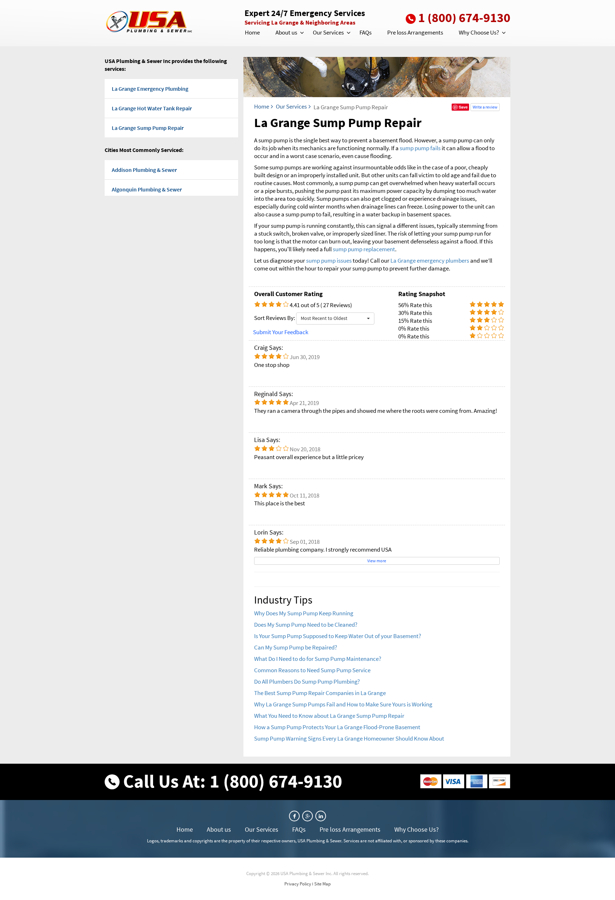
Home (252, 32)
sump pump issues (329, 260)
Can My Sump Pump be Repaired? (295, 647)
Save (463, 107)
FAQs (365, 32)
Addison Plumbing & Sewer (144, 169)
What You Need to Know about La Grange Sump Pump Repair (329, 716)
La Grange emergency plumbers (429, 260)
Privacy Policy (297, 884)
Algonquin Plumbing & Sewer (147, 189)
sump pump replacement (364, 249)
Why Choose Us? (479, 32)
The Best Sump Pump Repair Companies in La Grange (320, 693)
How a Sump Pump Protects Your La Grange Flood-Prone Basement (337, 727)
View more (376, 560)
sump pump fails (420, 148)
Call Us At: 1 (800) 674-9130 (232, 781)
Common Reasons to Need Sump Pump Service (312, 670)
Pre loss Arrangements (415, 32)
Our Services (328, 32)
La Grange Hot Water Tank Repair (152, 108)
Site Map (322, 884)
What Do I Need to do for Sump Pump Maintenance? (317, 659)
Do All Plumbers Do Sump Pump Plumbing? (307, 681)
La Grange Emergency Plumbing (150, 88)
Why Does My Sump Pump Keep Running (303, 613)
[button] (301, 32)
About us (286, 32)
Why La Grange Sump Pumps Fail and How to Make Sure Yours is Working (343, 704)
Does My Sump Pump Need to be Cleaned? (305, 624)
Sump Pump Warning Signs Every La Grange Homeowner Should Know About (349, 738)
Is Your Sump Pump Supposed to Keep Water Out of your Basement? (337, 636)
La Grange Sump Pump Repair (148, 127)
